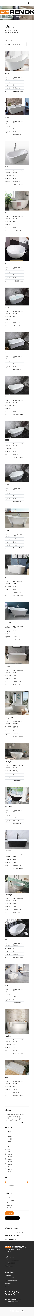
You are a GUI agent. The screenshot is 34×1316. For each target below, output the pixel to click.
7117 (6, 167)
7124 (7, 263)
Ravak (9, 1208)
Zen (6, 1078)
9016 (7, 484)
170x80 (9, 1139)
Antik (7, 531)
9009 (7, 440)
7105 (7, 117)
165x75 (9, 1172)
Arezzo (9, 1203)
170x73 (9, 1136)
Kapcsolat (8, 1283)
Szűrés (9, 1213)
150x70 (9, 1162)
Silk (6, 940)
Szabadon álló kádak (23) (15, 1123)
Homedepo (11, 1200)
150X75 (9, 1159)
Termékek (8, 30)
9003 (7, 308)
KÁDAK (15, 30)
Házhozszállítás (9, 1278)
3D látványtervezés (11, 1280)
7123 (7, 213)
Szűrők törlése (12, 1218)
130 (8, 1146)
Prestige (8, 895)
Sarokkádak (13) (11, 1121)
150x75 (9, 1141)
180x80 (9, 1151)
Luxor (7, 667)
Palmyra (8, 762)
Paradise (8, 806)
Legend (8, 622)
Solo (6, 985)
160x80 (9, 1154)
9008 (7, 397)
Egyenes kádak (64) (13, 1117)
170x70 (9, 1157)
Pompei (8, 851)
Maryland (9, 718)
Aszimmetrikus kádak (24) (15, 1115)
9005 (7, 352)
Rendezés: (8, 44)
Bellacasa (10, 1198)
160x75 (9, 1164)
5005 (7, 73)
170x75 (9, 1144)
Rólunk (7, 1286)
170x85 (9, 1167)
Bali (6, 578)
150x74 (9, 1149)
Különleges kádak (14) (13, 1119)
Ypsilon (8, 1036)
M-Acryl (9, 1205)
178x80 (9, 1169)
